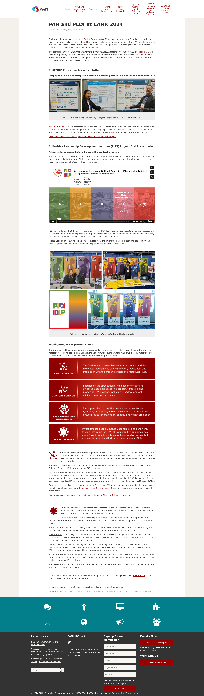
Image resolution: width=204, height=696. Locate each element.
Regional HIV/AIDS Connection (95, 488)
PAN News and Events (65, 592)
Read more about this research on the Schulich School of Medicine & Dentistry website (89, 495)
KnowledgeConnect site (84, 651)
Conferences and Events (134, 592)
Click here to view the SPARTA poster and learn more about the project (82, 136)
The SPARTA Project (58, 126)
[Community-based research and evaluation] (156, 607)
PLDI (51, 231)
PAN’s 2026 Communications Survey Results (44, 643)
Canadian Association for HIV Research (81, 39)
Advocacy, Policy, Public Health (102, 592)
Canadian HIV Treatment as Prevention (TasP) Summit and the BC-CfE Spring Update (47, 651)
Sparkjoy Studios (111, 693)
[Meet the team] (156, 622)
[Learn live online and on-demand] (120, 607)
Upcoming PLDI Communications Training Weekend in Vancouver (46, 660)
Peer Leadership (81, 592)
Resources (149, 592)
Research (119, 592)
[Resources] (47, 622)
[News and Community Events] (47, 607)
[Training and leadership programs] (84, 607)
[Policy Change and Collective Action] (120, 622)
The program (141, 51)
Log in (135, 693)
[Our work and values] (84, 622)
